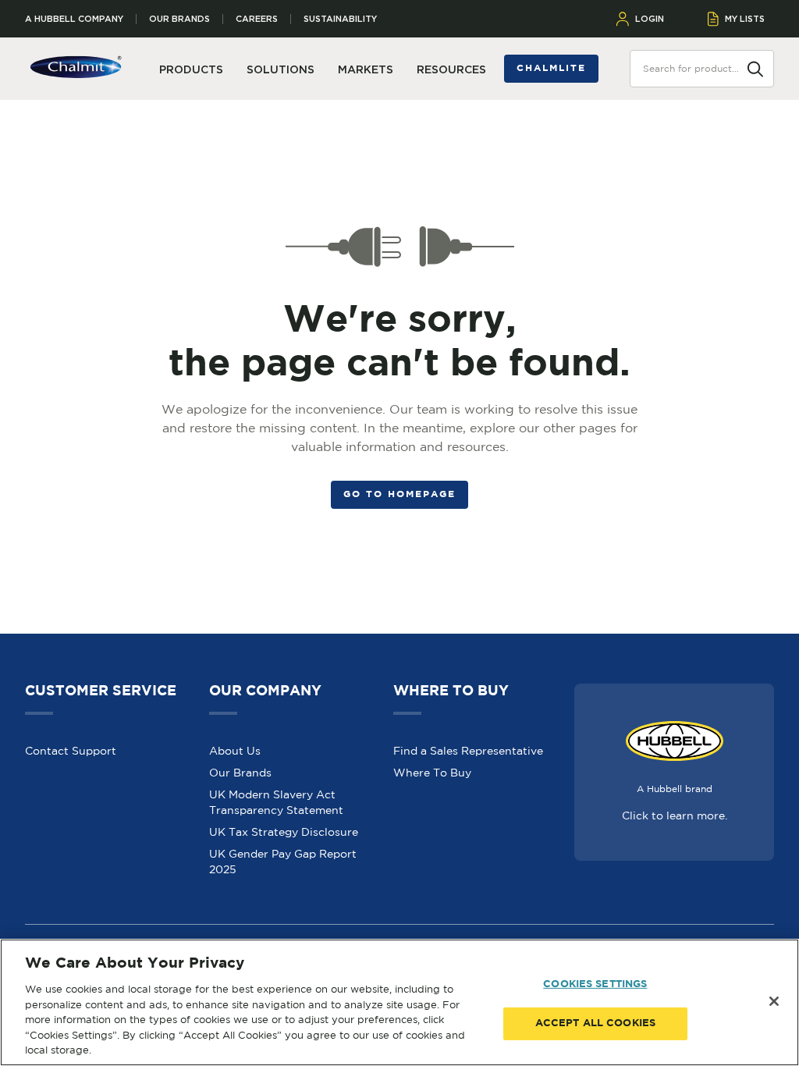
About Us (235, 750)
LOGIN (649, 18)
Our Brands (179, 19)
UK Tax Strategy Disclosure (283, 832)
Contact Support (70, 750)
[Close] (774, 1001)
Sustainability (340, 19)
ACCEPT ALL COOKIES (595, 1023)
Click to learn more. (674, 815)
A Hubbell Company (74, 19)
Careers (257, 19)
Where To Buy (432, 772)
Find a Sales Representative (468, 750)
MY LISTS (745, 18)
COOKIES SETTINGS (595, 984)
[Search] (755, 68)
